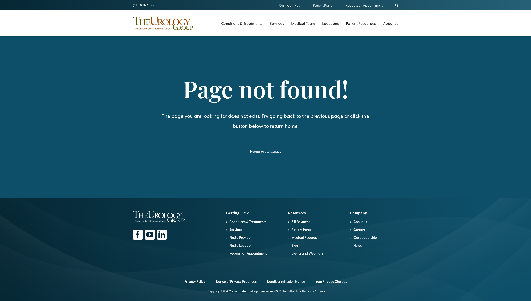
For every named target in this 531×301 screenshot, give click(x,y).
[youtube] (150, 235)
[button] (396, 5)
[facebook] (138, 235)
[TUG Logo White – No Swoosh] (159, 212)
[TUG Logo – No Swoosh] (163, 18)
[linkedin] (162, 235)
